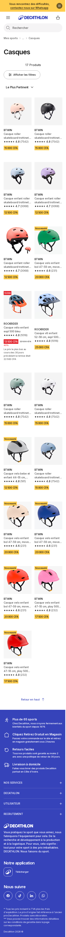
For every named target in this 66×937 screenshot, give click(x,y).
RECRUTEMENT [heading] (13, 812)
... (23, 38)
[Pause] (59, 6)
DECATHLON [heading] (11, 791)
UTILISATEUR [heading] (12, 802)
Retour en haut (30, 699)
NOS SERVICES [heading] (13, 781)
